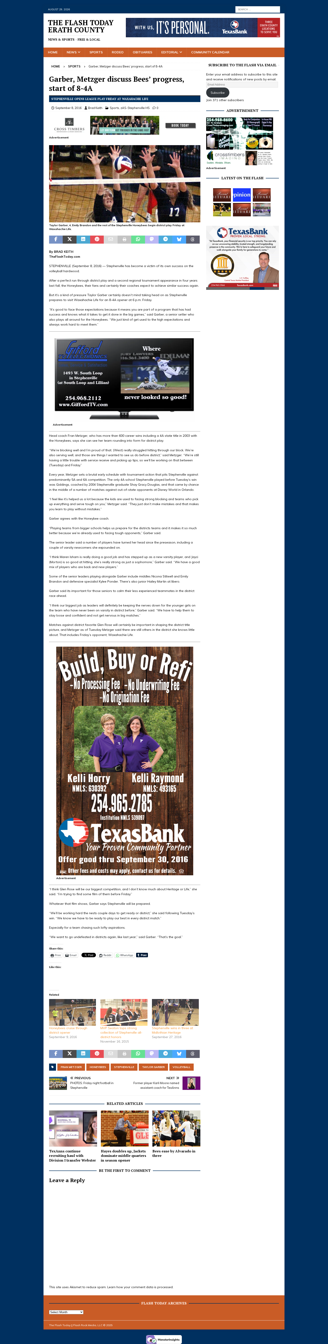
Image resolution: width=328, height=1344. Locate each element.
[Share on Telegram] (165, 240)
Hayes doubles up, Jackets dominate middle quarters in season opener (123, 1156)
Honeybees (98, 1067)
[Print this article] (124, 240)
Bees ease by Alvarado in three (173, 1153)
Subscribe (218, 93)
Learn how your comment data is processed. (140, 1287)
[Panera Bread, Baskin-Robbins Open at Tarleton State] (262, 209)
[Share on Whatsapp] (138, 240)
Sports (96, 52)
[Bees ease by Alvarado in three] (176, 1128)
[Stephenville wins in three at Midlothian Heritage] (175, 1012)
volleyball (181, 1067)
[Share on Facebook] (56, 240)
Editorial (169, 52)
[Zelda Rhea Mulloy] (262, 195)
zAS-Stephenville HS (135, 108)
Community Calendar (210, 52)
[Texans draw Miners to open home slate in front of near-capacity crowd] (222, 209)
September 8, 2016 (68, 108)
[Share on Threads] (193, 240)
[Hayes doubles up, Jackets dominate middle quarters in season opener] (125, 1128)
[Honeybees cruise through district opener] (72, 1012)
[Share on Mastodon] (152, 240)
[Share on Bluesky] (179, 240)
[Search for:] (257, 9)
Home (53, 52)
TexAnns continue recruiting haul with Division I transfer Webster (72, 1156)
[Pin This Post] (97, 240)
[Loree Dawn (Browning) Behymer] (242, 209)
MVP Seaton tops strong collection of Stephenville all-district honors (121, 1032)
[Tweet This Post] (69, 240)
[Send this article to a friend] (110, 240)
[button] (124, 183)
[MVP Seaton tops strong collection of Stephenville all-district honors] (123, 1012)
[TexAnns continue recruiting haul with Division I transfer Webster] (73, 1128)
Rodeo (118, 52)
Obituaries (142, 52)
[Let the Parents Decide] (242, 195)
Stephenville (124, 1067)
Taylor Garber (153, 1067)
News (72, 52)
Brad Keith (95, 108)
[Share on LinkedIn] (83, 240)
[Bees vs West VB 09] (124, 220)
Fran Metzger (71, 1067)
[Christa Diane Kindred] (222, 195)
